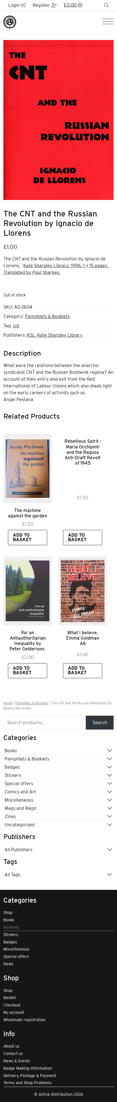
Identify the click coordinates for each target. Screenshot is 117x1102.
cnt (16, 325)
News (8, 964)
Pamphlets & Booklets (47, 316)
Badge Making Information (27, 1068)
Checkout (11, 1005)
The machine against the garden (27, 513)
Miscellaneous (19, 800)
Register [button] (42, 5)
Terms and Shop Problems (27, 1082)
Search (100, 722)
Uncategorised (20, 824)
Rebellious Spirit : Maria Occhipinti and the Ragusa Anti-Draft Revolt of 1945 (82, 452)
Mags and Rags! (20, 808)
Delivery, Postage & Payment (29, 1075)
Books (11, 750)
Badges (12, 767)
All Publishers (18, 849)
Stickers (13, 775)
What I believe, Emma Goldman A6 (82, 638)
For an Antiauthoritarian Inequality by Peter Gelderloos (27, 641)
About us (11, 1046)
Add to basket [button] (22, 537)
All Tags (12, 874)
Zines (10, 816)
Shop (7, 912)
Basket (9, 997)
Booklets (11, 927)
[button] (73, 5)
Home (7, 703)
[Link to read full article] (27, 468)
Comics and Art (20, 792)
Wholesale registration (24, 1019)
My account (13, 1012)
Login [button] (14, 5)
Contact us (13, 1053)
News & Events (16, 1061)
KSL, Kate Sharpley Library (55, 335)
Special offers (19, 783)
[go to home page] (9, 21)
